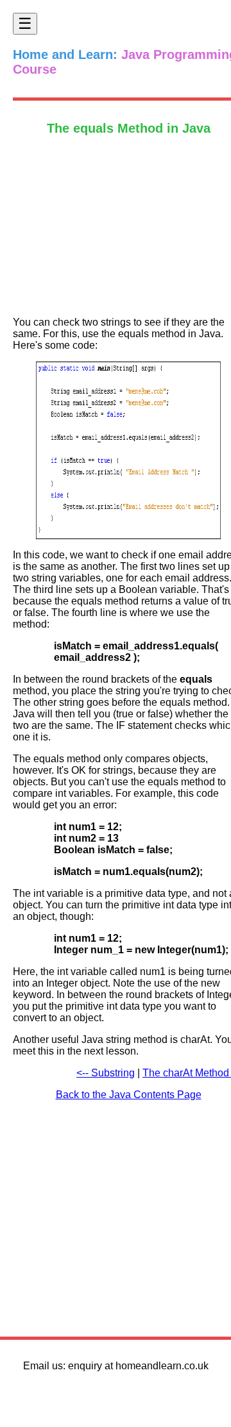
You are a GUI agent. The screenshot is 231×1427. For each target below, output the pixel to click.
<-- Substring (105, 1072)
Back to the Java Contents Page (128, 1094)
